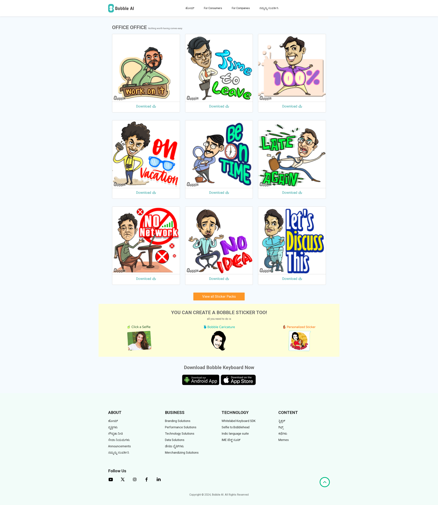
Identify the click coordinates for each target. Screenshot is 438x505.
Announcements (119, 446)
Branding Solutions (177, 421)
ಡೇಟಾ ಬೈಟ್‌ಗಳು (174, 446)
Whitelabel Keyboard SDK (239, 421)
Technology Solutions (179, 433)
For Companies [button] (241, 8)
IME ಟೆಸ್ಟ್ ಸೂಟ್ (231, 440)
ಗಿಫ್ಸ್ (280, 427)
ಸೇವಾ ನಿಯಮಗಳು (119, 440)
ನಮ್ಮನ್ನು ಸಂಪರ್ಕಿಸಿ (268, 8)
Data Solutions (174, 440)
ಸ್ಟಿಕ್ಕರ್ (281, 421)
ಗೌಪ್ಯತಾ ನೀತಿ (115, 433)
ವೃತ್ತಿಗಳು (113, 427)
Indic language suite (235, 433)
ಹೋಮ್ (189, 8)
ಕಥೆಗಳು (282, 433)
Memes (283, 440)
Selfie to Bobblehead (235, 427)
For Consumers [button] (213, 8)
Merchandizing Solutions (182, 452)
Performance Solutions (180, 427)
